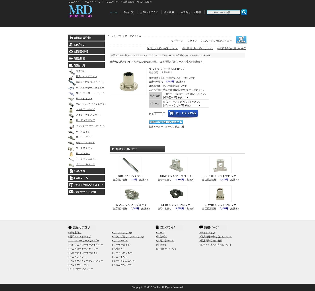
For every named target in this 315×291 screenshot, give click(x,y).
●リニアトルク (120, 256)
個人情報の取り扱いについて (197, 48)
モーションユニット (86, 159)
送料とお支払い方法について (162, 48)
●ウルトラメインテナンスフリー (85, 260)
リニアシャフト (84, 98)
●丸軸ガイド (118, 248)
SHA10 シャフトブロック (176, 176)
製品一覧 (129, 12)
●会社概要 (161, 244)
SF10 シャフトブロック (175, 204)
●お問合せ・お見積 (166, 248)
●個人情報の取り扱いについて (215, 236)
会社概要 (169, 12)
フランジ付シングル (156, 55)
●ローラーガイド (121, 244)
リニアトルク (83, 153)
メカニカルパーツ (85, 164)
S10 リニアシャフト (130, 176)
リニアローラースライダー (90, 87)
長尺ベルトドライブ (86, 76)
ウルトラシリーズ (85, 109)
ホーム (113, 12)
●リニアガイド (120, 240)
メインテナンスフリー (88, 114)
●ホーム (160, 232)
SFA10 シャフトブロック (131, 204)
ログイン (192, 40)
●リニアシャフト (77, 256)
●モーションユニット (123, 260)
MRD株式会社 (88, 10)
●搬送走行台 (74, 232)
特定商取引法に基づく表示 (231, 48)
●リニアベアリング (122, 232)
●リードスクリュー (122, 252)
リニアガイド (83, 131)
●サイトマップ (207, 232)
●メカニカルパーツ (122, 264)
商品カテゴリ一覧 (119, 55)
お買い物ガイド (149, 12)
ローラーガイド (84, 137)
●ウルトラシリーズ (78, 264)
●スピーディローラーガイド (83, 252)
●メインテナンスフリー (80, 268)
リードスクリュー (85, 148)
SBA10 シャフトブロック (220, 176)
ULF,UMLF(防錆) (175, 55)
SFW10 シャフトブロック (220, 204)
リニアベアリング (85, 120)
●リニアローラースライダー (83, 248)
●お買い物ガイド (165, 240)
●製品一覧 (161, 236)
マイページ (177, 40)
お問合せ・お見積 (190, 12)
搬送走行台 (82, 71)
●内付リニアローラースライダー (85, 244)
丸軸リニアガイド (85, 142)
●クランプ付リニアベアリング (128, 236)
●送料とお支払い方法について (215, 244)
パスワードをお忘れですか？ (216, 40)
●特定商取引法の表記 (210, 240)
